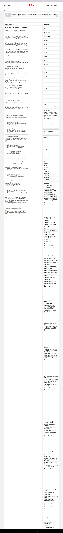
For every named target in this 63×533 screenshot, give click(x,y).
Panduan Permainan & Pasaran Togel (50, 361)
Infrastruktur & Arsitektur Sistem (49, 258)
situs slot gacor (46, 40)
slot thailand (46, 72)
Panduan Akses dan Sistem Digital (49, 337)
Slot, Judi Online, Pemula (48, 447)
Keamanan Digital (47, 279)
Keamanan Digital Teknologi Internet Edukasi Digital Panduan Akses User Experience (50, 286)
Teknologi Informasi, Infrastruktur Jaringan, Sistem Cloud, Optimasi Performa (49, 500)
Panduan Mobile (46, 359)
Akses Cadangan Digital (48, 185)
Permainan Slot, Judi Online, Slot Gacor (50, 392)
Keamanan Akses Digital (48, 268)
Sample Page (30, 10)
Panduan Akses (46, 335)
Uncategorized (46, 525)
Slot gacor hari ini (47, 36)
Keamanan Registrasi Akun (48, 296)
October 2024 (46, 179)
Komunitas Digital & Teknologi (49, 303)
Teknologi (45, 473)
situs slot (45, 56)
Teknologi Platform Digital (48, 508)
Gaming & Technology (47, 243)
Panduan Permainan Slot (48, 363)
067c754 (7, 28)
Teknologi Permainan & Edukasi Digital (50, 506)
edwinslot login (46, 228)
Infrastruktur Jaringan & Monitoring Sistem (51, 262)
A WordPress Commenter (48, 133)
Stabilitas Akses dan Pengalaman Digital (50, 451)
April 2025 (45, 167)
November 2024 (46, 177)
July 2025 (45, 161)
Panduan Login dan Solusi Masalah (50, 353)
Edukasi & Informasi (47, 212)
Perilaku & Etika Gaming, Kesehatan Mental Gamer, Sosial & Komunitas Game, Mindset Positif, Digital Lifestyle (51, 376)
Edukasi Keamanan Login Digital (49, 222)
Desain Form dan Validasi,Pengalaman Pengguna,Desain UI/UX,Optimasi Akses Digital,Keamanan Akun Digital (50, 205)
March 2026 (46, 145)
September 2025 (47, 157)
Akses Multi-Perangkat (48, 192)
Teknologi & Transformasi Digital (49, 486)
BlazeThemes (40, 531)
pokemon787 (46, 396)
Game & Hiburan (47, 232)
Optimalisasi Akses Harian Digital (49, 333)
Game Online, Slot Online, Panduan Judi (50, 241)
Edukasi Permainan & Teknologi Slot (50, 224)
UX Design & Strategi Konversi (49, 527)
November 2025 (46, 153)
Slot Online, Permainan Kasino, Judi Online (51, 438)
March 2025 (46, 169)
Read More (6, 218)
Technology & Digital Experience (49, 471)
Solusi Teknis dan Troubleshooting (50, 449)
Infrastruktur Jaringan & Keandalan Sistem (51, 260)
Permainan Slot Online (47, 387)
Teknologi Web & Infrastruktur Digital (50, 510)
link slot (45, 44)
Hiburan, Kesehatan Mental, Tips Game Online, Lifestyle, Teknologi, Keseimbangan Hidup (51, 255)
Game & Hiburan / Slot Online (49, 234)
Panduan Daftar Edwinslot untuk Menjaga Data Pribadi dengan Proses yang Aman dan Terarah (24, 14)
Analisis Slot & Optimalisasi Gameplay (50, 196)
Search (45, 104)
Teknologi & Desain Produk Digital (49, 475)
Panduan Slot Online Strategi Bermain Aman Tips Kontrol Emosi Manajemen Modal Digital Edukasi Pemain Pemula (50, 369)
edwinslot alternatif (47, 226)
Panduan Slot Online (47, 365)
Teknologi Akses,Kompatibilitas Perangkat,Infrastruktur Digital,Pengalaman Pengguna (51, 489)
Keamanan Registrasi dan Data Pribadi (50, 298)
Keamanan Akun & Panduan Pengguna (50, 270)
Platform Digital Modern (48, 394)
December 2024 (46, 175)
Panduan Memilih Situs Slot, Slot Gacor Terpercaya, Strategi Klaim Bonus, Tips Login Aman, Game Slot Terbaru (50, 356)
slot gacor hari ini (47, 32)
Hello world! (56, 133)
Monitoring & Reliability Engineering (50, 319)
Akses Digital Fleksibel (48, 187)
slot (44, 28)
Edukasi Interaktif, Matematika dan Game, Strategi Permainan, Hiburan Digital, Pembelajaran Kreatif (51, 217)
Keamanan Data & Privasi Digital (49, 277)
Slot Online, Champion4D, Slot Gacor (50, 430)
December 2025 (46, 151)
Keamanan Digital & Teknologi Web (50, 283)
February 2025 (46, 171)
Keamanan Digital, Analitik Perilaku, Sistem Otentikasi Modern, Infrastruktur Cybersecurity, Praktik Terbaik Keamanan (51, 291)
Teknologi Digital (47, 494)
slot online (46, 419)
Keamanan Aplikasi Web (48, 275)
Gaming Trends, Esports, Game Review (50, 245)
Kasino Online (46, 264)
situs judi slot (46, 400)
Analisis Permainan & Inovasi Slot (49, 194)
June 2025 (46, 163)
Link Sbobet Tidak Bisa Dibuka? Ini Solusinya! (16, 27)
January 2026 (46, 149)
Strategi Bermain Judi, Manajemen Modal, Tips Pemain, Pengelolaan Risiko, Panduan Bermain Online (51, 459)
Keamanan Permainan (47, 294)
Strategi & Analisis (47, 456)
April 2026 (45, 143)
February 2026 (46, 147)
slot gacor (46, 48)
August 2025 (46, 159)
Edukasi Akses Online (47, 214)
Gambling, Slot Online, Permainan (49, 230)
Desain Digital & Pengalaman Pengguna (50, 202)
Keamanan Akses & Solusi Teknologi (50, 266)
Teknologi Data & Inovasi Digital (49, 492)
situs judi (45, 398)
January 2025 (46, 173)
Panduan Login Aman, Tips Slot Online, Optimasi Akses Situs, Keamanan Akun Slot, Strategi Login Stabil (50, 350)
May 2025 (45, 165)
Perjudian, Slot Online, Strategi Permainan (51, 379)
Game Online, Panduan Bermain (49, 239)
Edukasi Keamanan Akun (48, 220)
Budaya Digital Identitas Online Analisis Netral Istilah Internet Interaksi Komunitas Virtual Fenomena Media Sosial (51, 199)
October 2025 (46, 155)
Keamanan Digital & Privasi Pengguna (50, 281)
